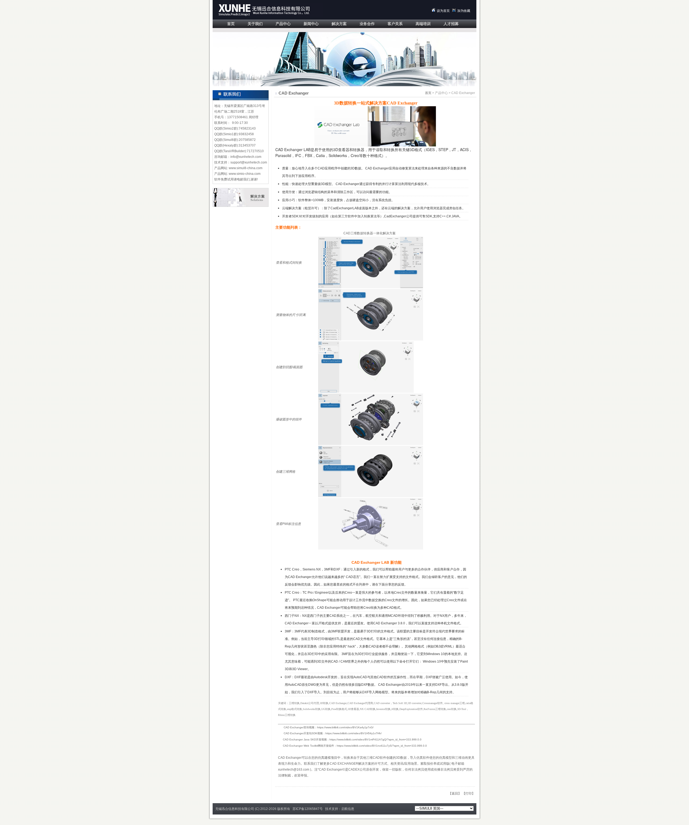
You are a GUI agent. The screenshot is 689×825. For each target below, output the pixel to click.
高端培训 (423, 24)
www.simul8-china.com (245, 168)
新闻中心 (311, 24)
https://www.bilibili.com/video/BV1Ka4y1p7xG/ (345, 727)
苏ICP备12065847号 (308, 809)
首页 (231, 24)
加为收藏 (463, 11)
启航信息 (347, 809)
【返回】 (454, 793)
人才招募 (451, 24)
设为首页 (443, 11)
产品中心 (283, 24)
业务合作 (367, 24)
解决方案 (339, 24)
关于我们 (255, 24)
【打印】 (468, 793)
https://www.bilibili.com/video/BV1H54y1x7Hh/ (353, 733)
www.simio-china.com (245, 174)
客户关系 (395, 24)
